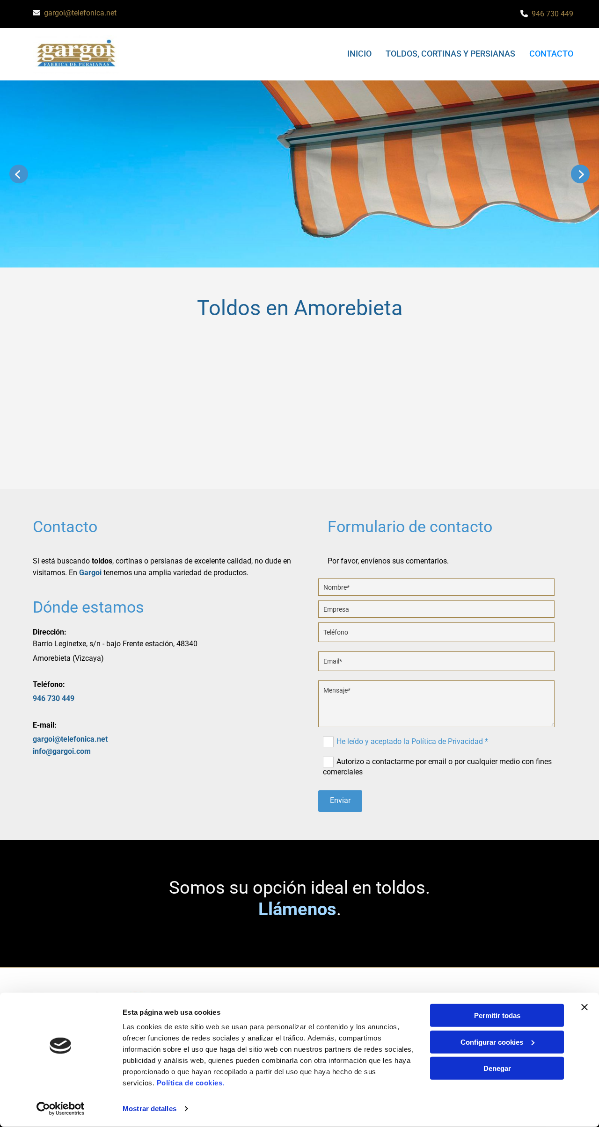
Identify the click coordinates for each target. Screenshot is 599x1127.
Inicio (359, 53)
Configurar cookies (491, 1042)
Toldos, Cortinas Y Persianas (450, 53)
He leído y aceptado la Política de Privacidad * (412, 741)
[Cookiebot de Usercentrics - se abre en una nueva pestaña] (61, 1109)
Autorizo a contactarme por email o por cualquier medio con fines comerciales (437, 766)
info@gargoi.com (62, 751)
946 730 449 (552, 13)
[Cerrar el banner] (584, 1007)
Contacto (551, 53)
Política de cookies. (191, 1083)
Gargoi (90, 572)
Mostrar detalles (149, 1109)
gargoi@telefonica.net (80, 12)
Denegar (497, 1068)
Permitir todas (497, 1015)
